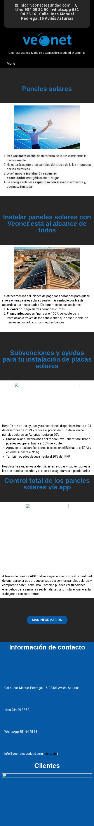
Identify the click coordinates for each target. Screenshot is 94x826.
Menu (11, 63)
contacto (51, 753)
